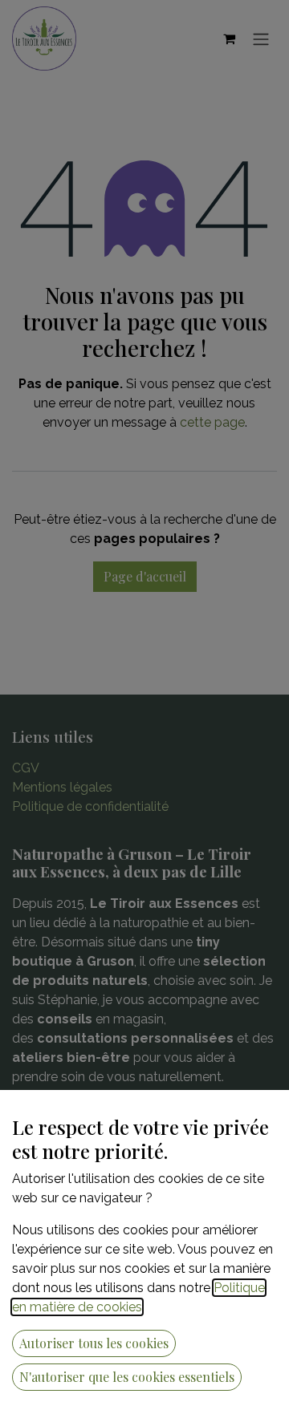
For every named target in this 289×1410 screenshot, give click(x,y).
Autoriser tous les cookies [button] (94, 1343)
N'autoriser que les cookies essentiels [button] (126, 1376)
